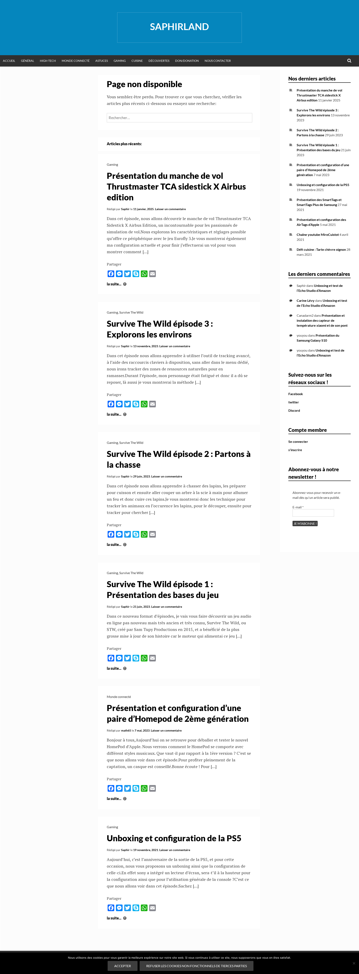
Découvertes (159, 60)
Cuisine (137, 60)
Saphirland (179, 26)
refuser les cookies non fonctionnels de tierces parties (196, 966)
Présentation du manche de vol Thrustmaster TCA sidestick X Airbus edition (176, 186)
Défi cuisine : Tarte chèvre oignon (321, 249)
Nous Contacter (218, 60)
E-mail (298, 507)
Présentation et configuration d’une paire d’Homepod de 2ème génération (323, 170)
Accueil (9, 60)
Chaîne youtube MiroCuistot (318, 234)
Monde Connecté (76, 60)
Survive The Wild (131, 312)
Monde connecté (119, 697)
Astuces (101, 60)
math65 (126, 730)
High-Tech (48, 60)
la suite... (117, 284)
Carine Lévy (306, 300)
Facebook (295, 394)
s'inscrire (295, 450)
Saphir (125, 209)
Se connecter (298, 441)
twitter (293, 402)
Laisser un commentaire (170, 209)
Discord (294, 410)
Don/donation (187, 60)
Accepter (122, 966)
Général (27, 60)
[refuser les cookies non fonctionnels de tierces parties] (354, 963)
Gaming (120, 60)
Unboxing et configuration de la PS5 (174, 838)
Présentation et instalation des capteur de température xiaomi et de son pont (322, 320)
